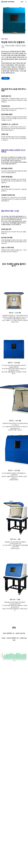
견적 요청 (5, 78)
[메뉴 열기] (26, 1)
